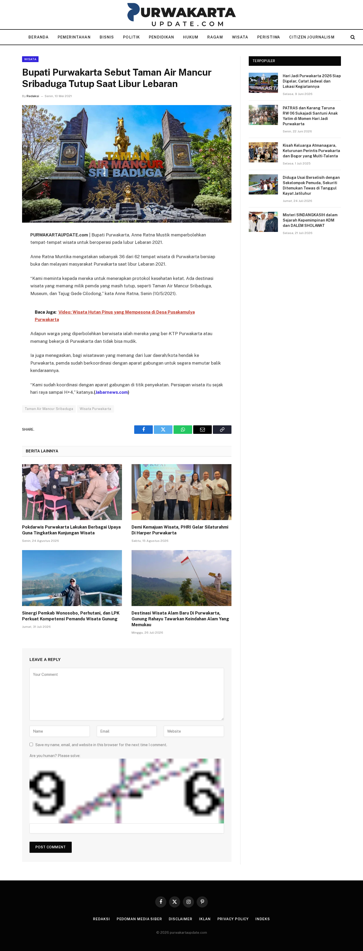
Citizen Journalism (311, 37)
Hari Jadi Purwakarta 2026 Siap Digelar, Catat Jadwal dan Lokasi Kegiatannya (312, 81)
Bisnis (107, 37)
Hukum (190, 37)
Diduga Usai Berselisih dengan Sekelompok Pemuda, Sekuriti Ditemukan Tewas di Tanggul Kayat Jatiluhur (311, 185)
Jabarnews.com (111, 392)
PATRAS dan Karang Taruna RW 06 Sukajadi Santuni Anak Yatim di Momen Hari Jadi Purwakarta (310, 116)
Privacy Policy (233, 919)
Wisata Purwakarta (95, 409)
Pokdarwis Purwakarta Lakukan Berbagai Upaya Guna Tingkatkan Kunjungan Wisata (71, 530)
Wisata (240, 37)
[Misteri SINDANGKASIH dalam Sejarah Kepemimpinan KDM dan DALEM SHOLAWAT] (263, 222)
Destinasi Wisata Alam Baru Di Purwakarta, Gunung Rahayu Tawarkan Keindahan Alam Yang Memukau (180, 619)
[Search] (352, 37)
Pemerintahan (74, 37)
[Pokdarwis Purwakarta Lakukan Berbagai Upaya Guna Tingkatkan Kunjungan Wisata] (72, 492)
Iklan (205, 919)
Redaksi (33, 96)
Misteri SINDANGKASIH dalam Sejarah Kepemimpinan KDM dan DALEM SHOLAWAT (310, 220)
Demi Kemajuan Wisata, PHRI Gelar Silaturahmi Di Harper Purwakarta (180, 530)
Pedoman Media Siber (139, 919)
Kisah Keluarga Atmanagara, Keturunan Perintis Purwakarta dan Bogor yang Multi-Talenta (311, 150)
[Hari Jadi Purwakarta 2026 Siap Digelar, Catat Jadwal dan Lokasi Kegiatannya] (263, 83)
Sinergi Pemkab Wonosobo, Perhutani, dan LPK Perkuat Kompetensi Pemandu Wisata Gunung (71, 616)
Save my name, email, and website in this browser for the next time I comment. (101, 745)
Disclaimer (180, 919)
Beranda (38, 37)
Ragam (215, 37)
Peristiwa (268, 37)
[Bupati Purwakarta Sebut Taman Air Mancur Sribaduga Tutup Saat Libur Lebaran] (126, 164)
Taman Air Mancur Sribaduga (49, 409)
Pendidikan (161, 37)
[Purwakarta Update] (181, 14)
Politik (131, 37)
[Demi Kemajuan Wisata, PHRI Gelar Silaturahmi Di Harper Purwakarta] (181, 492)
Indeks (262, 919)
